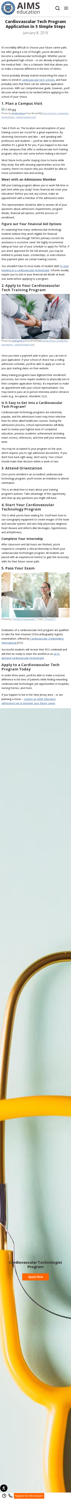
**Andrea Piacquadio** (24, 619)
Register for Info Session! (28, 1495)
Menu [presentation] (66, 8)
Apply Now (32, 1276)
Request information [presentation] (4, 1495)
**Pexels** (50, 619)
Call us (10, 1495)
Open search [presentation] (57, 8)
